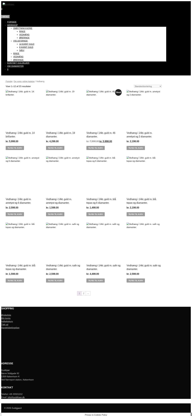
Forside (11, 22)
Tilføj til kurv (15, 148)
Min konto (5, 318)
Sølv (21, 50)
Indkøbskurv (7, 321)
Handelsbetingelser (10, 327)
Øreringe (24, 38)
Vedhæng (24, 35)
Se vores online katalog (24, 81)
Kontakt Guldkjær (18, 63)
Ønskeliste (6, 315)
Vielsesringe (20, 41)
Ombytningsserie (22, 28)
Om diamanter (15, 66)
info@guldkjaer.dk (16, 397)
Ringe (22, 31)
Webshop (12, 25)
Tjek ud (4, 324)
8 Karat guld (26, 47)
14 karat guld (26, 44)
